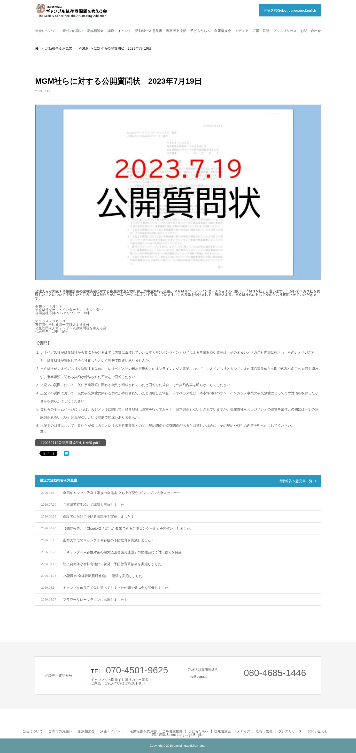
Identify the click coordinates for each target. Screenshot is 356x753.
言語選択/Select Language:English (289, 10)
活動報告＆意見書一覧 (295, 481)
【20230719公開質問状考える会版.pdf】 (70, 443)
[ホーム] (37, 48)
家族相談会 (95, 31)
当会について (45, 31)
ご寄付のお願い (71, 31)
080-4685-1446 (275, 673)
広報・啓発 (260, 31)
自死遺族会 (222, 31)
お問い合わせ (311, 31)
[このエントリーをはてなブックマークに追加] (66, 454)
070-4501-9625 (137, 670)
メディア (241, 31)
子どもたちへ (200, 31)
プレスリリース (285, 31)
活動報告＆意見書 (148, 31)
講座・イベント (119, 31)
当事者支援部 (176, 31)
